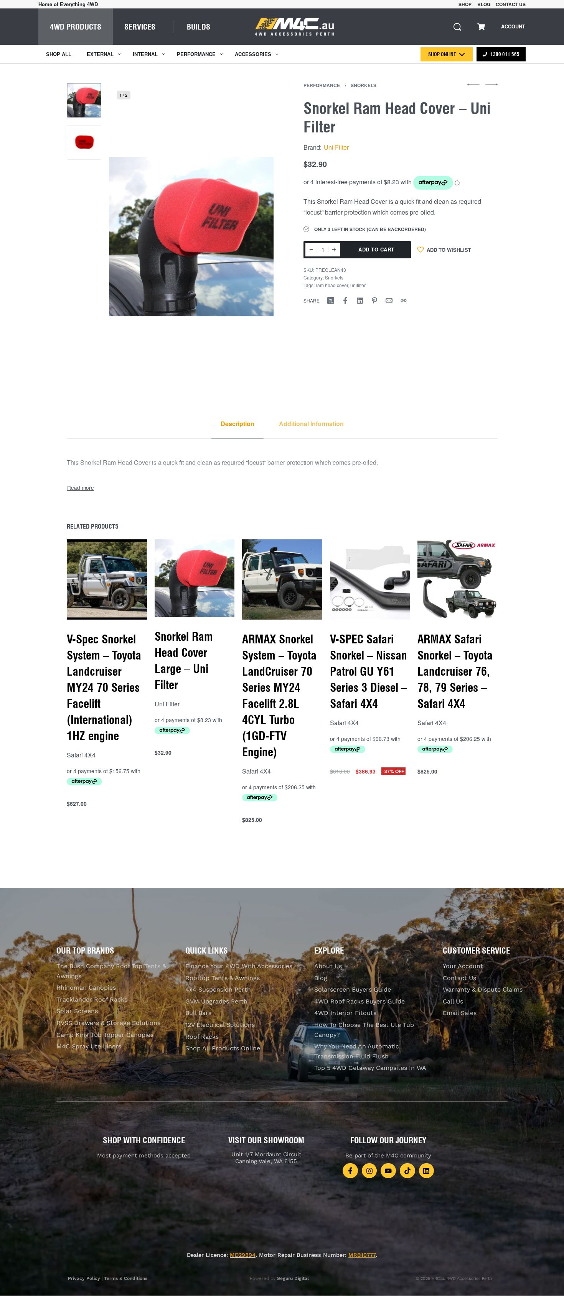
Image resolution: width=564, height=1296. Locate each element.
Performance (321, 85)
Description (237, 423)
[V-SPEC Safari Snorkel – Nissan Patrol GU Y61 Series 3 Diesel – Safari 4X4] (370, 579)
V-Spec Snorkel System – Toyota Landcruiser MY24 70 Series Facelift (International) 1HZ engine (104, 687)
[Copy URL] (403, 300)
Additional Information (311, 423)
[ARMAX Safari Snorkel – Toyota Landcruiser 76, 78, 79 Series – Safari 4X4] (457, 579)
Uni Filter (336, 147)
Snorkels (363, 85)
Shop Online (442, 54)
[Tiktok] (407, 1171)
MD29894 (243, 1255)
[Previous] (129, 236)
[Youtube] (388, 1171)
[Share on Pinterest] (374, 300)
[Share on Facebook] (345, 300)
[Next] (253, 236)
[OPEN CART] (481, 27)
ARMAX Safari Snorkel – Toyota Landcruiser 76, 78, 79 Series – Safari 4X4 (455, 671)
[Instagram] (369, 1171)
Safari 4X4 (81, 754)
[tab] (237, 423)
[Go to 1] (84, 100)
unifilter (358, 285)
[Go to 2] (84, 142)
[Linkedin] (426, 1171)
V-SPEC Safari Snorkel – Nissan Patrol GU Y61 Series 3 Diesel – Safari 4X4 (368, 671)
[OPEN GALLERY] (191, 236)
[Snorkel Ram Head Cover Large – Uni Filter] (194, 578)
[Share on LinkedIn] (359, 300)
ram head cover (332, 285)
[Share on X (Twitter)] (330, 300)
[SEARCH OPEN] (457, 27)
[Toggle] (80, 487)
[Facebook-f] (350, 1171)
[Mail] (389, 300)
